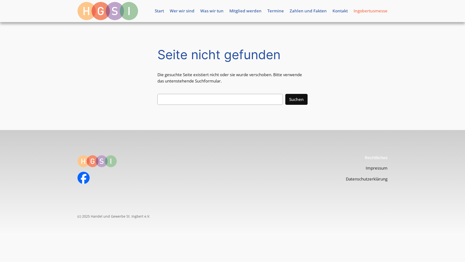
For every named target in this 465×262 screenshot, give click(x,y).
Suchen (296, 99)
